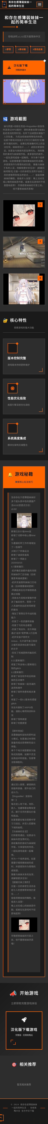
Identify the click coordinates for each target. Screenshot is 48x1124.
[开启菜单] (39, 4)
